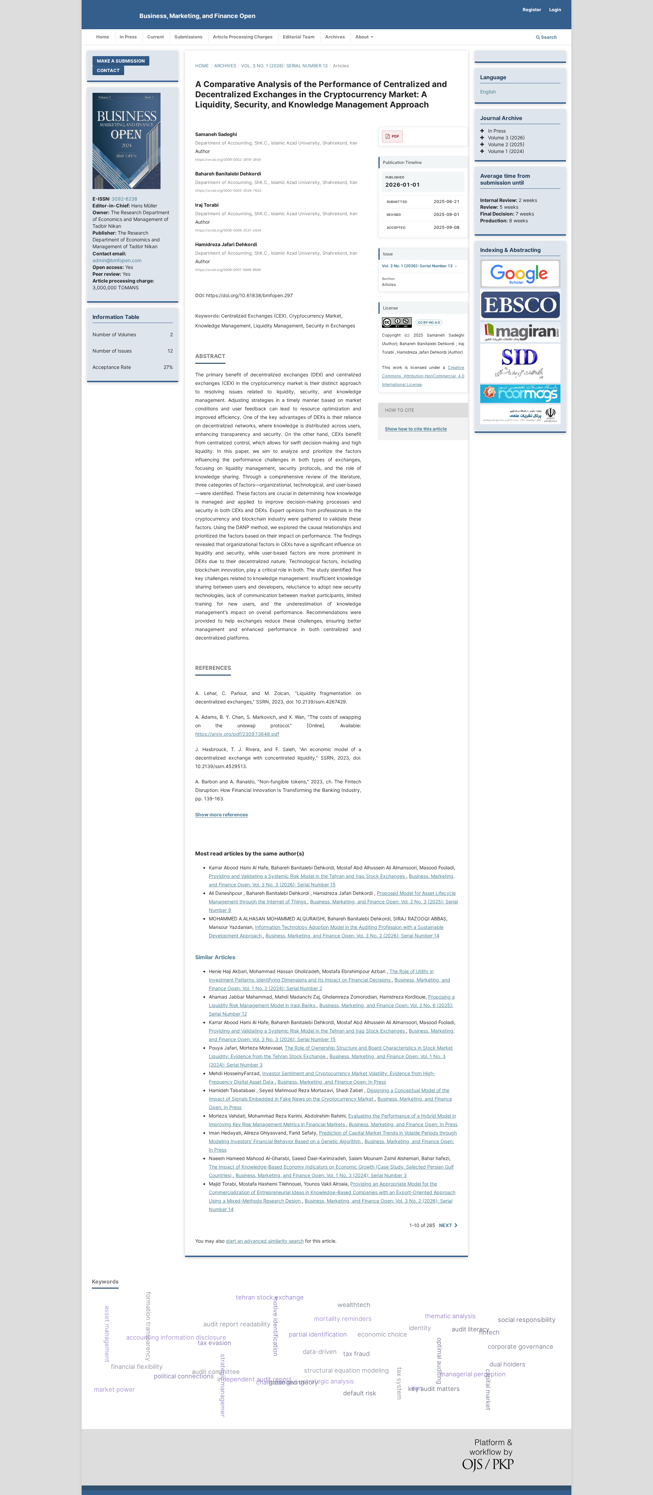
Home (102, 36)
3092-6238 (124, 199)
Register (532, 9)
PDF (395, 136)
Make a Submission (121, 61)
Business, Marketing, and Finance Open (197, 15)
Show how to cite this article (416, 428)
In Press (128, 36)
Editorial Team (299, 36)
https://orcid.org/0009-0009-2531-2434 (228, 230)
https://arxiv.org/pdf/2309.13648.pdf (237, 734)
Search (548, 37)
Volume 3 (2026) (504, 137)
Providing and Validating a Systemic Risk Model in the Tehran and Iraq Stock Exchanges (307, 876)
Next (445, 1225)
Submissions (188, 36)
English (488, 92)
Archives (335, 36)
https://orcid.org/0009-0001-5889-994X (228, 270)
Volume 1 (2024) (504, 151)
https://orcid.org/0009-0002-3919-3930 (228, 159)
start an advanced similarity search (265, 1241)
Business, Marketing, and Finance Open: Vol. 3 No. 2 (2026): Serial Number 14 (352, 935)
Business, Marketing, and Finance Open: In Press (332, 1082)
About (362, 36)
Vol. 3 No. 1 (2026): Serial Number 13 (284, 65)
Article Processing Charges (242, 36)
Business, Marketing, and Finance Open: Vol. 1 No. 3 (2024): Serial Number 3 (321, 1175)
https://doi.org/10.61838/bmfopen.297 (249, 295)
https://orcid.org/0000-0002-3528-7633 (228, 191)
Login (555, 9)
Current (155, 36)
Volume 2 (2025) (504, 144)
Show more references (221, 814)
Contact (108, 70)
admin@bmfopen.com (117, 260)
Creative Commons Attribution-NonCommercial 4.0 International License (423, 376)
